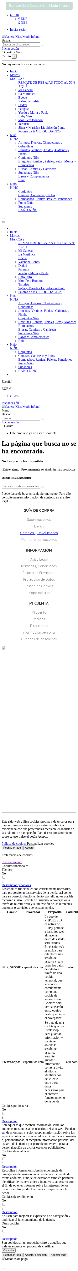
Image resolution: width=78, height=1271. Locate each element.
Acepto (29, 847)
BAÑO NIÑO (27, 210)
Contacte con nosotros (39, 539)
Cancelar (8, 1250)
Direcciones (39, 626)
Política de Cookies (39, 586)
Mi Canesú (25, 90)
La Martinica (26, 94)
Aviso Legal (39, 559)
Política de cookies (14, 843)
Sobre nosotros (39, 519)
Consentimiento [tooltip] (12, 862)
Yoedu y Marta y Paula (33, 112)
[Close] (3, 222)
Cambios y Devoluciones (39, 533)
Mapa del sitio (39, 593)
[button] (16, 885)
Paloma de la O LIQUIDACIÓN (40, 131)
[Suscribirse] (42, 487)
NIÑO (14, 187)
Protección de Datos (39, 579)
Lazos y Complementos (33, 176)
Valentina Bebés (29, 101)
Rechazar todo (12, 847)
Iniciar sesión (10, 403)
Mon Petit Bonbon (30, 120)
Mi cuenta (39, 612)
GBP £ (14, 396)
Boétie (22, 97)
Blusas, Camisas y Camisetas (37, 169)
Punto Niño (25, 202)
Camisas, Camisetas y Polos (36, 195)
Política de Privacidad (39, 573)
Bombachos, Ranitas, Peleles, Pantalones (45, 199)
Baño (21, 180)
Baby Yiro (25, 116)
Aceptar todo (58, 1254)
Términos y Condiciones (39, 566)
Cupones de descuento (39, 639)
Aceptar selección (36, 1254)
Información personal (39, 632)
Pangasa (23, 109)
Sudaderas (25, 206)
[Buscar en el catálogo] (42, 45)
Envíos (39, 526)
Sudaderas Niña (28, 172)
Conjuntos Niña (28, 157)
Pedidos (39, 619)
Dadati (22, 105)
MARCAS (17, 79)
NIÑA (14, 139)
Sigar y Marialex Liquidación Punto (41, 127)
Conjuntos (25, 191)
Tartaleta (24, 124)
